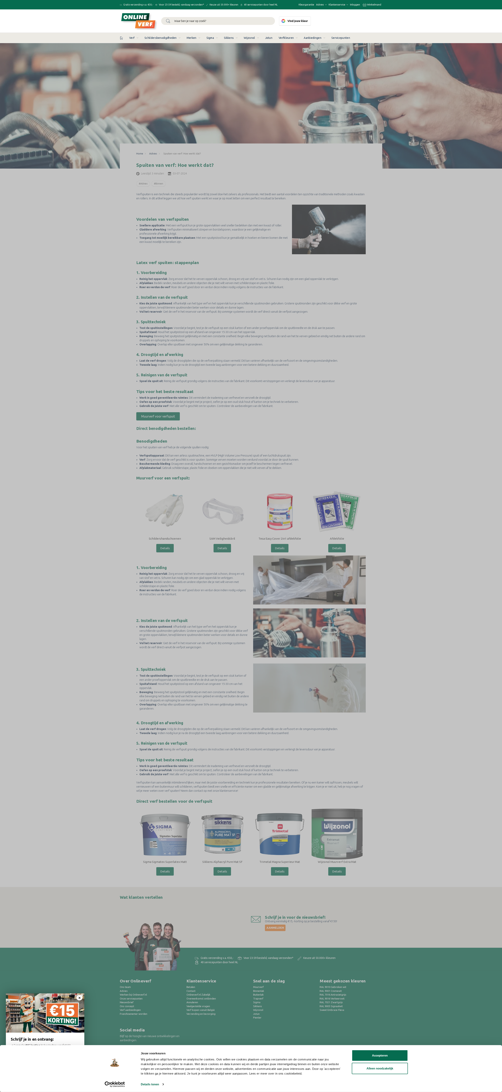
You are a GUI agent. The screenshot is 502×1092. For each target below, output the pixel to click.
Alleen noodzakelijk (379, 1068)
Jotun (269, 37)
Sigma (210, 37)
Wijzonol (249, 37)
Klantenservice (337, 4)
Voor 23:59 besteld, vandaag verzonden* (181, 4)
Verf (132, 37)
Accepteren (380, 1055)
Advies (320, 4)
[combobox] (218, 21)
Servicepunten (340, 37)
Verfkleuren (286, 37)
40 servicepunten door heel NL (260, 4)
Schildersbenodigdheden (161, 37)
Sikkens (229, 37)
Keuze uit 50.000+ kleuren (223, 4)
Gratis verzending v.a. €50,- (138, 4)
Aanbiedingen (312, 37)
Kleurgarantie (306, 4)
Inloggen (355, 4)
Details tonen (150, 1084)
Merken (191, 37)
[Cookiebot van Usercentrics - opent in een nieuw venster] (115, 1084)
